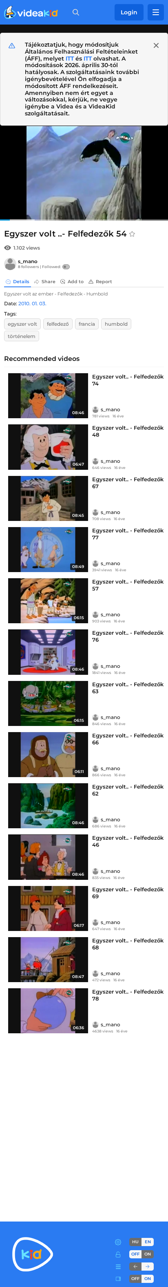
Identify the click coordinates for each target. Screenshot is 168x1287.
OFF (135, 1278)
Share (48, 281)
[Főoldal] (31, 12)
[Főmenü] (156, 12)
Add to (76, 281)
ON (147, 1254)
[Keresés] (74, 12)
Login (129, 12)
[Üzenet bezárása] (156, 45)
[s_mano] (10, 264)
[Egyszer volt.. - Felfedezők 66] (48, 754)
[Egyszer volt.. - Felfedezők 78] (48, 1010)
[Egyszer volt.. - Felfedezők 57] (48, 600)
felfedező (58, 324)
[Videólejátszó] (84, 173)
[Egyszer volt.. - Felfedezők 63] (48, 703)
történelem (21, 336)
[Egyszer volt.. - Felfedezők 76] (48, 651)
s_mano (28, 261)
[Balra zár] (135, 1266)
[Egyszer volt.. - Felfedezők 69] (48, 908)
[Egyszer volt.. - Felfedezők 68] (48, 959)
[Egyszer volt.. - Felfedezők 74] (48, 395)
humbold (116, 324)
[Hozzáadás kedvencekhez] (132, 234)
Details (21, 281)
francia (87, 324)
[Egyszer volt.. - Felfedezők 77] (48, 549)
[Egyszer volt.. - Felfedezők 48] (48, 446)
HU (135, 1241)
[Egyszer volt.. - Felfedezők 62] (48, 805)
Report (104, 281)
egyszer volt (22, 324)
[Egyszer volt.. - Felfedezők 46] (48, 856)
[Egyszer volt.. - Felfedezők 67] (48, 498)
